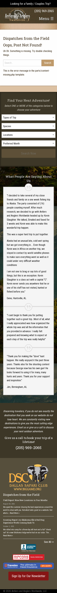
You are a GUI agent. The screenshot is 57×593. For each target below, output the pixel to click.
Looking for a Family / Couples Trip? (30, 3)
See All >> (49, 541)
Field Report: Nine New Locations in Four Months (25, 500)
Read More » (14, 513)
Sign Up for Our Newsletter (28, 576)
